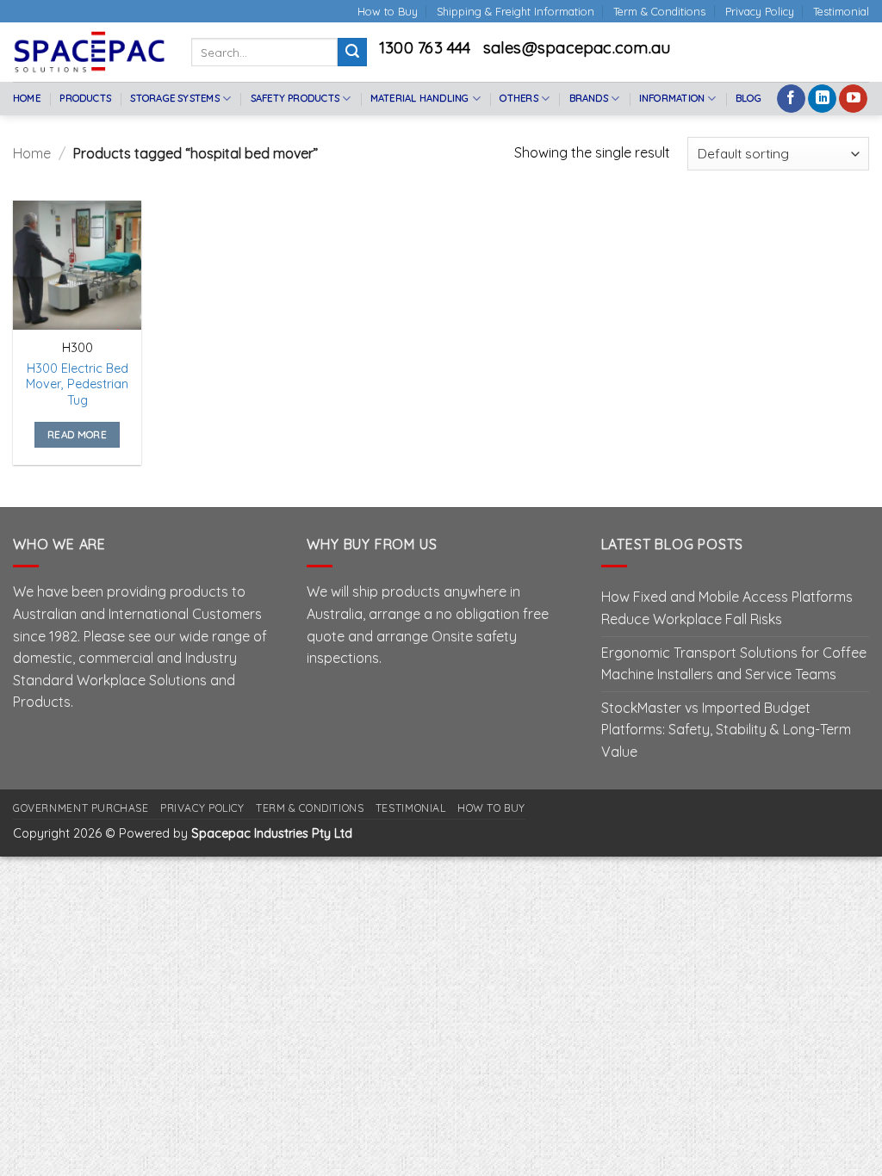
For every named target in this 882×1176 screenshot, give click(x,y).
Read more (77, 434)
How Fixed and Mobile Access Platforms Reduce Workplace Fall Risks (727, 608)
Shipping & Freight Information (515, 11)
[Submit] (352, 52)
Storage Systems (174, 98)
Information (672, 98)
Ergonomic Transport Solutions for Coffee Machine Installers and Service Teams (733, 664)
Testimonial (841, 11)
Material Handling (419, 98)
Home (26, 98)
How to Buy (387, 11)
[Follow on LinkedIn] (822, 99)
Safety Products (295, 98)
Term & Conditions (659, 11)
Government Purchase (81, 808)
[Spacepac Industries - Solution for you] (89, 51)
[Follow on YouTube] (853, 99)
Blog (748, 98)
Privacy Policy (759, 11)
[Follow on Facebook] (791, 99)
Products (85, 98)
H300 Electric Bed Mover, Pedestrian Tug (77, 384)
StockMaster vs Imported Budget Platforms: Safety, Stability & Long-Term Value (726, 729)
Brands (588, 98)
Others (518, 98)
